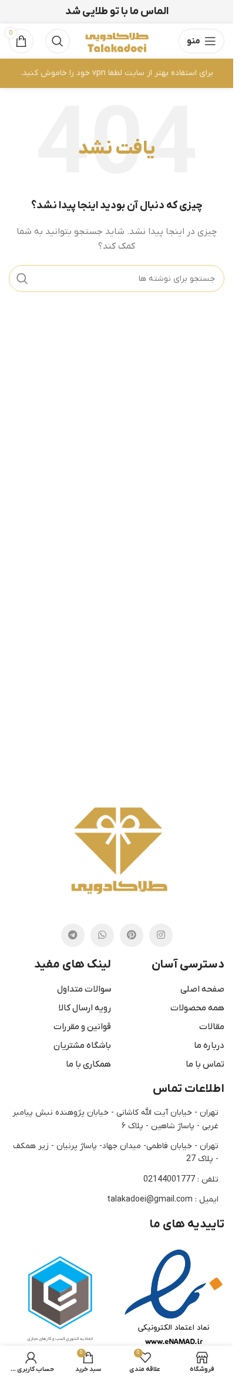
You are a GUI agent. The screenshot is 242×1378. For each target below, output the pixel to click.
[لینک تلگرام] (73, 935)
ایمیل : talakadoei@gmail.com (163, 1199)
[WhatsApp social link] (102, 935)
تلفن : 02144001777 (181, 1179)
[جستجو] (57, 41)
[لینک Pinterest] (131, 935)
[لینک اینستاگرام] (161, 935)
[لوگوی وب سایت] (116, 40)
